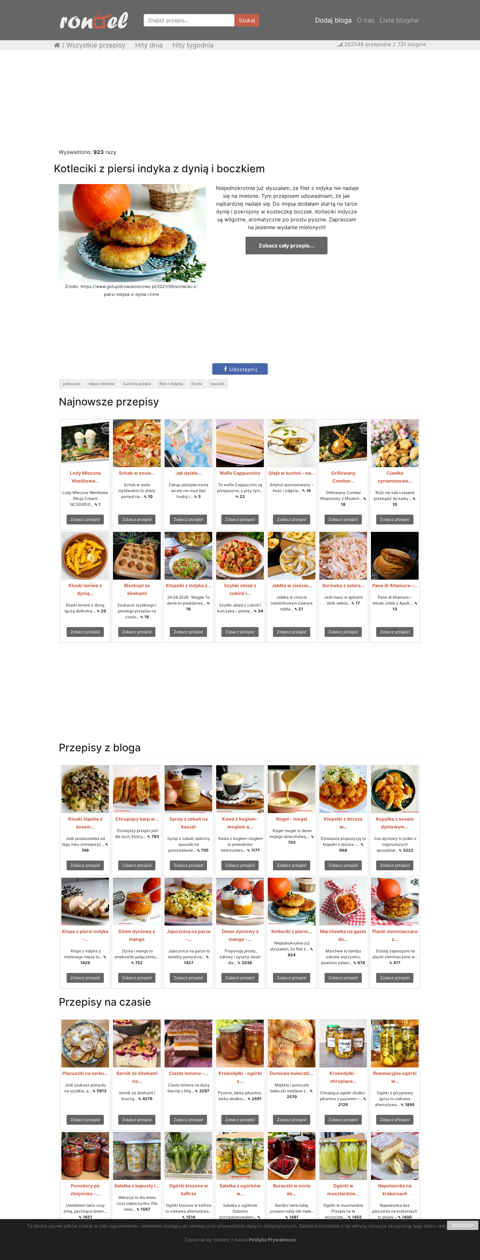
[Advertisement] (240, 102)
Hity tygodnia (193, 45)
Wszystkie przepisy (95, 45)
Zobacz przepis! (85, 519)
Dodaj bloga (333, 20)
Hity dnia (149, 45)
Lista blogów (399, 20)
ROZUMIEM (462, 1225)
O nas (366, 20)
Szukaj (247, 20)
